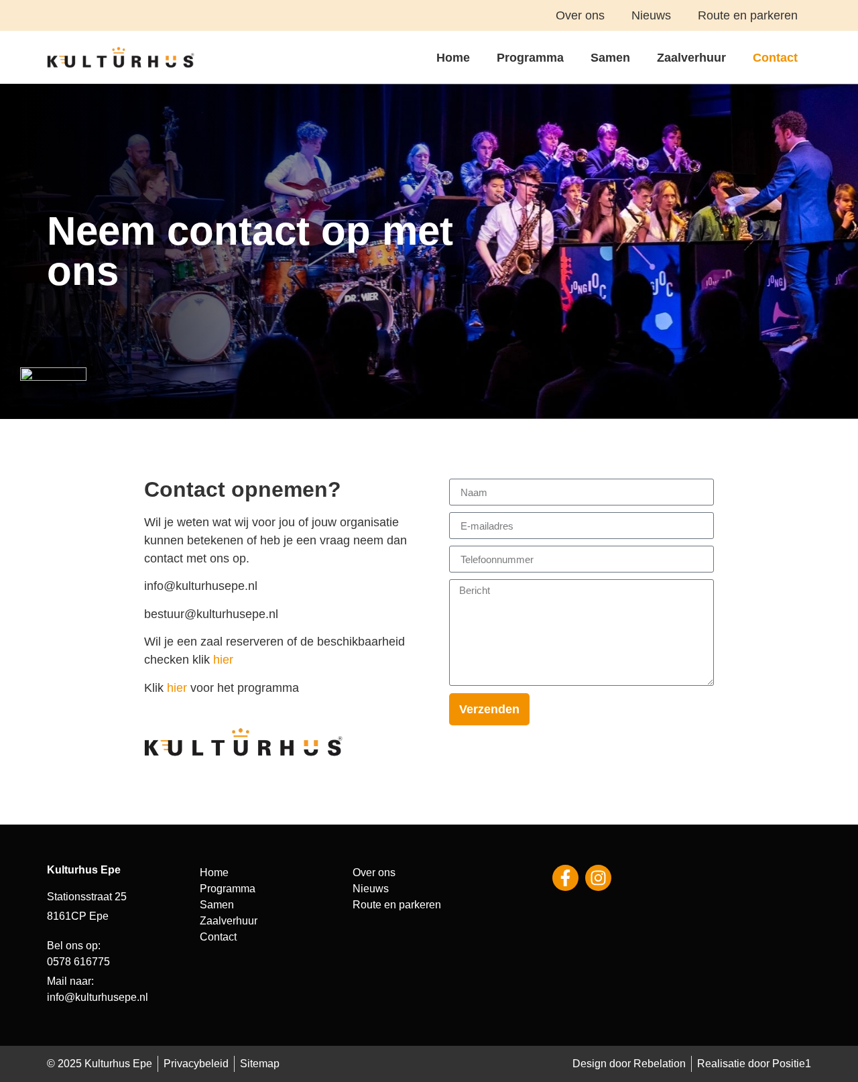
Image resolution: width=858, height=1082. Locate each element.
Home (453, 57)
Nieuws (651, 15)
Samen (610, 57)
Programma (530, 57)
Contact (775, 57)
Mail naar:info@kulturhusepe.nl (97, 989)
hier (223, 659)
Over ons (580, 15)
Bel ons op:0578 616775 (78, 953)
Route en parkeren (748, 15)
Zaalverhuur (691, 57)
